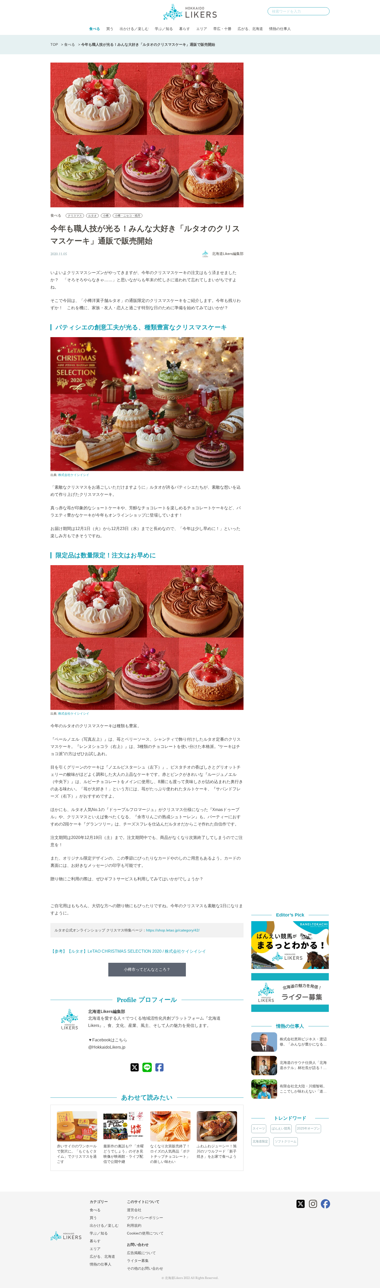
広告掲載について (141, 1253)
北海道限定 (260, 1141)
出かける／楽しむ (134, 29)
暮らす (184, 29)
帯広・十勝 (222, 29)
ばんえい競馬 (281, 1128)
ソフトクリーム (286, 1141)
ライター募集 (138, 1261)
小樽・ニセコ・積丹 (127, 215)
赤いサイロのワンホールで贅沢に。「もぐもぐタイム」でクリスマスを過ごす (77, 1154)
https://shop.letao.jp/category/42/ (173, 930)
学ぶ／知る (164, 29)
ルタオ (92, 215)
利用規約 (134, 1225)
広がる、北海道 (250, 29)
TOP (54, 44)
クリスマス (75, 215)
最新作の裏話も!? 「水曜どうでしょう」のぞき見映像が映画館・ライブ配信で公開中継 (123, 1154)
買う (109, 29)
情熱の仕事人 (280, 29)
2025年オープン (308, 1128)
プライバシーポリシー (145, 1218)
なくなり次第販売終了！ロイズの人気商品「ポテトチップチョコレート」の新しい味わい (170, 1154)
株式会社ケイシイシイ (73, 475)
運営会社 (134, 1210)
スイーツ (259, 1128)
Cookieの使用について (145, 1233)
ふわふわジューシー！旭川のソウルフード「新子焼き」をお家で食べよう (217, 1151)
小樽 (106, 215)
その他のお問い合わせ (145, 1268)
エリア (201, 29)
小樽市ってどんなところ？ (147, 969)
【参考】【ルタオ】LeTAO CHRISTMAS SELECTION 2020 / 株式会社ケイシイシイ (128, 951)
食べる (94, 29)
